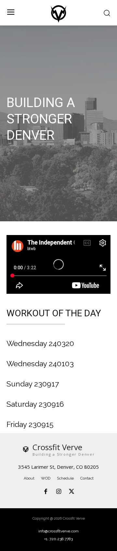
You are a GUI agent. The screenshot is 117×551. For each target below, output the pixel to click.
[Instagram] (58, 491)
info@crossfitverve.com (58, 531)
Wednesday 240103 (40, 363)
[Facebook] (45, 491)
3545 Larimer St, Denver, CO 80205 (58, 467)
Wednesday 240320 (40, 343)
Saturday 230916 (35, 404)
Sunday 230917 (32, 383)
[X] (71, 491)
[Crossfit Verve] (58, 14)
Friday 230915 (29, 424)
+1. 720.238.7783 (58, 539)
